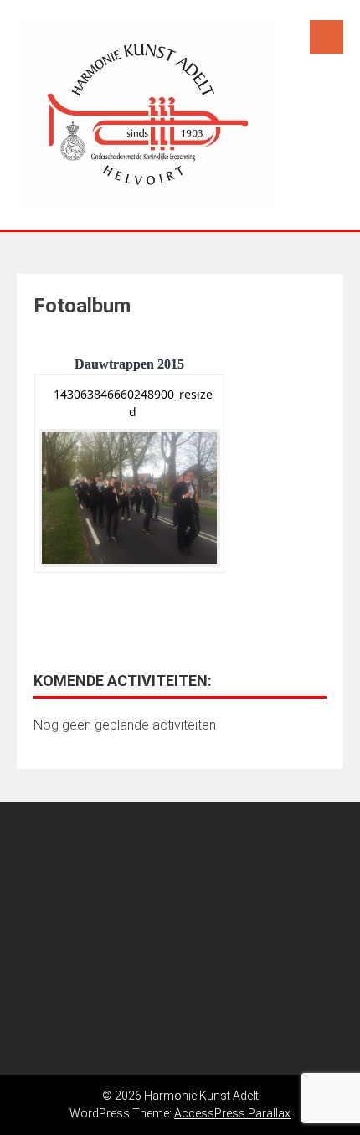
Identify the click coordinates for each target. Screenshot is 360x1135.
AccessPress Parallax (232, 1113)
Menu (326, 37)
